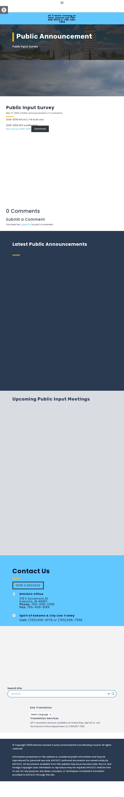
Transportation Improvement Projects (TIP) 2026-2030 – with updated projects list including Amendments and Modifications (62, 348)
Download (40, 128)
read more (62, 287)
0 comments (55, 113)
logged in (25, 224)
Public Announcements (34, 113)
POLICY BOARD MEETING (58, 461)
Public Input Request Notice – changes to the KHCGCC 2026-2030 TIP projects (62, 274)
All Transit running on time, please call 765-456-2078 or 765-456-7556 (62, 18)
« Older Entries (20, 378)
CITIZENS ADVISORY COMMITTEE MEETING (63, 499)
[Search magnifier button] (113, 694)
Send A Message (28, 585)
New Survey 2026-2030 (18, 128)
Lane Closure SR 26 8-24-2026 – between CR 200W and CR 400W (62, 310)
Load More (62, 538)
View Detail (101, 423)
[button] (4, 10)
